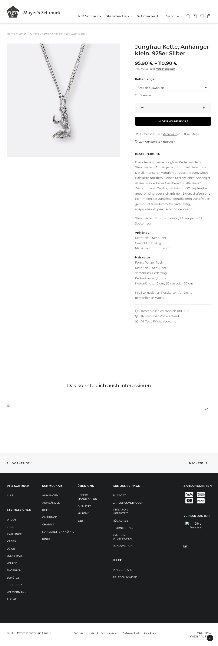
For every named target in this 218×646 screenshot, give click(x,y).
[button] (189, 16)
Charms (48, 524)
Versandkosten (165, 68)
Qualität (84, 506)
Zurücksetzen (143, 95)
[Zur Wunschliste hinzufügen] (206, 409)
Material (84, 513)
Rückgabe (120, 520)
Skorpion (14, 570)
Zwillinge (14, 534)
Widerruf (81, 633)
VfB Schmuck (90, 16)
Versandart (170, 134)
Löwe (11, 548)
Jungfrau (14, 555)
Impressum (109, 633)
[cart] (208, 16)
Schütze (13, 577)
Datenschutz (131, 633)
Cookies (150, 633)
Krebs (11, 541)
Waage (12, 563)
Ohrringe (49, 517)
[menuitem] (89, 16)
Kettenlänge (145, 79)
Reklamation (123, 545)
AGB (94, 633)
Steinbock (14, 584)
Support (119, 495)
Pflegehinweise (125, 577)
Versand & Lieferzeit (120, 511)
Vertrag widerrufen (122, 536)
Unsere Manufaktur (87, 496)
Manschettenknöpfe (58, 531)
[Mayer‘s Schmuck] (34, 12)
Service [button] (172, 16)
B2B (80, 520)
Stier (10, 526)
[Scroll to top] (210, 638)
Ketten (22, 33)
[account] (195, 16)
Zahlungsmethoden (128, 502)
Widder (12, 519)
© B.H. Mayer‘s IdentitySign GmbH (29, 632)
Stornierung (123, 527)
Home (11, 33)
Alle (10, 495)
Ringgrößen (122, 570)
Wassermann (17, 592)
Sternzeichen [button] (117, 16)
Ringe (46, 539)
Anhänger (50, 495)
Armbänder (51, 502)
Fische (12, 599)
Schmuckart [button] (147, 16)
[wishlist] (202, 16)
